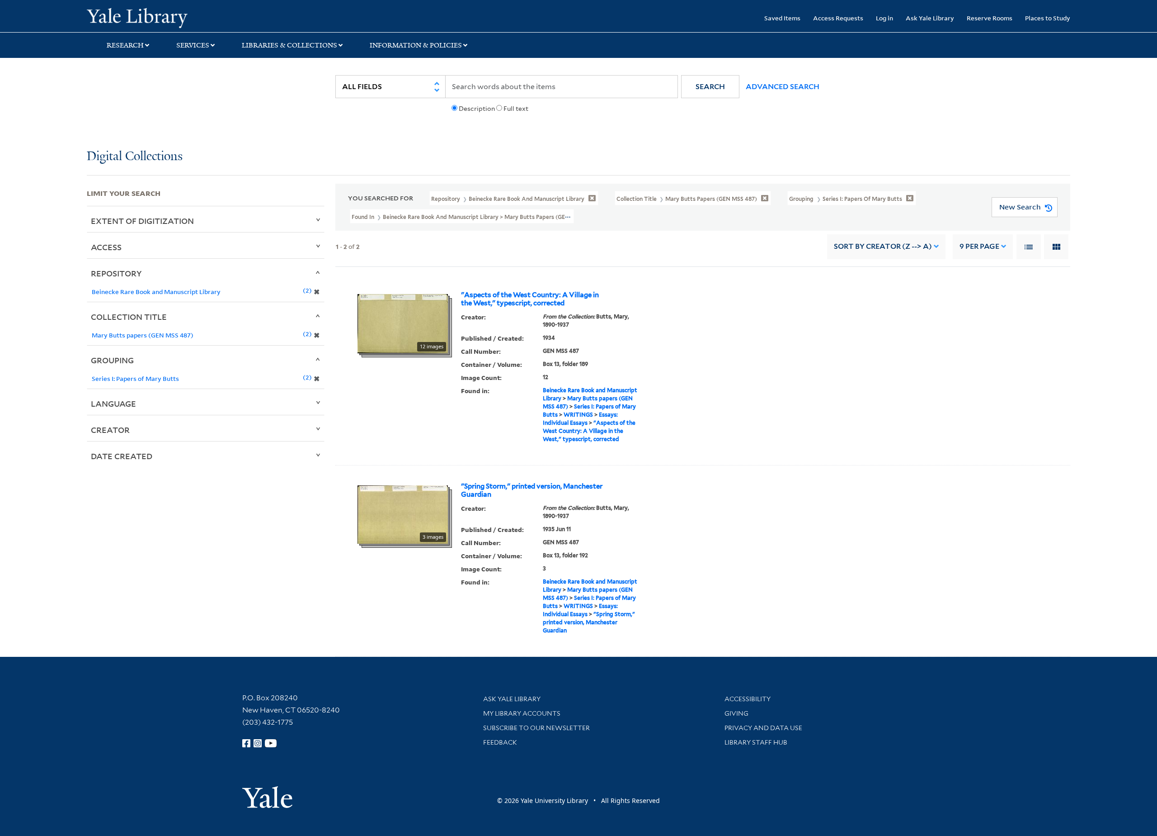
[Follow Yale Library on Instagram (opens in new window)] (258, 743)
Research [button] (125, 45)
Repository (116, 273)
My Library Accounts (521, 713)
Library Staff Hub (755, 742)
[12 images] (402, 323)
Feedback (500, 742)
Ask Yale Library (930, 18)
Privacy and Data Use (763, 728)
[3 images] (402, 514)
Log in (884, 18)
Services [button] (192, 45)
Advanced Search (782, 86)
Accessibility (747, 699)
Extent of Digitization (142, 220)
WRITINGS (578, 414)
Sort (883, 246)
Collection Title (129, 316)
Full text (515, 108)
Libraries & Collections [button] (289, 45)
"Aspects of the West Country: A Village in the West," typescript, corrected (530, 299)
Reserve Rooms (989, 18)
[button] (710, 86)
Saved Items (782, 18)
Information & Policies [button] (416, 45)
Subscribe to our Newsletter (536, 728)
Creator (110, 429)
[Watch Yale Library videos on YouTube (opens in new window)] (271, 743)
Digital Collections (135, 157)
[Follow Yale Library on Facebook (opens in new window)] (246, 743)
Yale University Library (160, 17)
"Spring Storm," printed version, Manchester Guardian (531, 490)
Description (477, 108)
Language (113, 403)
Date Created (121, 456)
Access (106, 247)
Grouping (112, 360)
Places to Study (1047, 18)
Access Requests (838, 18)
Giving (736, 713)
